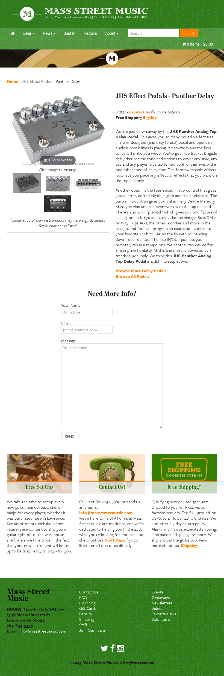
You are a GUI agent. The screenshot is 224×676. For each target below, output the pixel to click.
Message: (69, 341)
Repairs (85, 614)
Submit (189, 33)
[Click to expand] (58, 129)
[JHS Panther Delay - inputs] (88, 183)
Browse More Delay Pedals (141, 271)
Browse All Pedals (132, 276)
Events (157, 592)
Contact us (139, 112)
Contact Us (88, 592)
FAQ (83, 597)
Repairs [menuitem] (90, 33)
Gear (28, 33)
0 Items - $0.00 (199, 44)
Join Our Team (92, 630)
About (110, 33)
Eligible (150, 117)
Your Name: (71, 305)
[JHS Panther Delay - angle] (27, 183)
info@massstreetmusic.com (106, 513)
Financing (87, 603)
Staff (83, 625)
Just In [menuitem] (69, 33)
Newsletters (162, 603)
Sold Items (161, 619)
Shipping (189, 545)
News (48, 33)
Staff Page (115, 540)
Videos (157, 608)
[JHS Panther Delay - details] (57, 203)
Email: (66, 323)
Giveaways (161, 597)
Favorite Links (164, 614)
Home (12, 81)
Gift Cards (87, 608)
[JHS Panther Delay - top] (57, 183)
